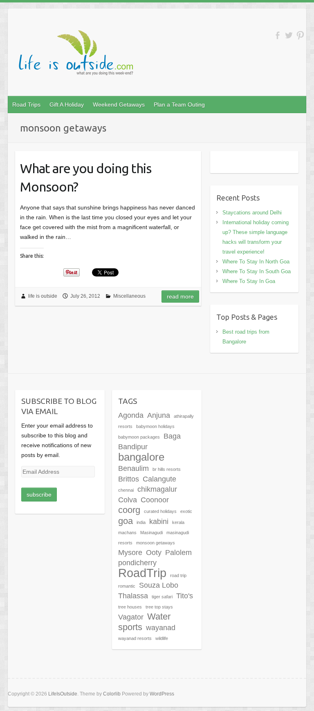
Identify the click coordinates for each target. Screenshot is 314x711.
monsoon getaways (155, 542)
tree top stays (159, 606)
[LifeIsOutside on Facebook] (277, 35)
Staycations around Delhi (252, 213)
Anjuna (158, 415)
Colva (127, 500)
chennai (126, 490)
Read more (180, 296)
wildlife (161, 638)
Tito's (184, 596)
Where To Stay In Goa (248, 281)
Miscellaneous (129, 296)
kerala (178, 522)
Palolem (178, 552)
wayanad (160, 628)
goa (125, 521)
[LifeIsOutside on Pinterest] (300, 35)
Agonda (131, 415)
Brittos (128, 479)
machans (127, 532)
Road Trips (26, 104)
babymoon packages (139, 437)
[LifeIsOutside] (77, 55)
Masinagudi (151, 532)
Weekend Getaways (119, 104)
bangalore (141, 457)
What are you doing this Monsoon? (85, 177)
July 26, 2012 (85, 296)
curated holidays (160, 511)
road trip (178, 575)
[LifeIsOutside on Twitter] (288, 35)
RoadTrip (142, 572)
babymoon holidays (155, 426)
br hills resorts (167, 469)
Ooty (153, 552)
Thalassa (133, 596)
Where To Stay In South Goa (256, 271)
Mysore (130, 552)
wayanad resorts (135, 638)
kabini (158, 521)
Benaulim (133, 468)
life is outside (42, 296)
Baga (172, 436)
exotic (186, 511)
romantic (126, 586)
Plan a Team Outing (179, 104)
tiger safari (162, 596)
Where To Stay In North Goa (255, 262)
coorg (129, 510)
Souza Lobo (158, 585)
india (141, 522)
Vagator (131, 617)
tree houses (130, 606)
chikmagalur (157, 489)
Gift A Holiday (66, 104)
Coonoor (155, 500)
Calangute (159, 479)
